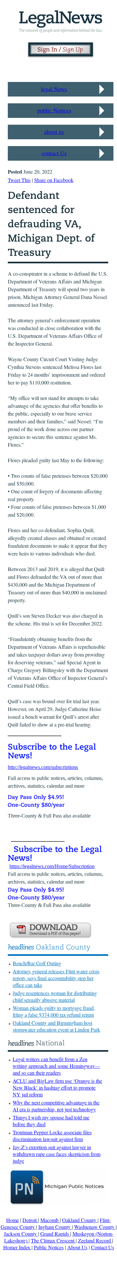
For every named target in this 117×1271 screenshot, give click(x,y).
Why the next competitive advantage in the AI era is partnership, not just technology (56, 1106)
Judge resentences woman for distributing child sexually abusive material (55, 996)
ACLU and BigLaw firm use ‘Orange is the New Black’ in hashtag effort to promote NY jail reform (57, 1087)
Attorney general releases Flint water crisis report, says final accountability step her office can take (56, 978)
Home (12, 1220)
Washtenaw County (95, 1226)
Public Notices (49, 1247)
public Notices (54, 110)
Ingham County (55, 1226)
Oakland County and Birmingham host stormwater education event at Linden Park (56, 1026)
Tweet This (19, 180)
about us (54, 131)
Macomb (50, 1220)
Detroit (30, 1220)
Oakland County (80, 1220)
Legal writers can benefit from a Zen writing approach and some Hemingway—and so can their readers (56, 1066)
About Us (77, 1247)
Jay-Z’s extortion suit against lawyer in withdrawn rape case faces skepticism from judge (56, 1154)
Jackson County (21, 1233)
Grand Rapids (55, 1233)
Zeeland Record (95, 1240)
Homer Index (17, 1247)
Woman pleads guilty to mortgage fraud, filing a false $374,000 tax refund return (54, 1011)
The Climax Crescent (53, 1240)
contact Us (54, 153)
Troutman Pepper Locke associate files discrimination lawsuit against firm (52, 1135)
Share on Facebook (53, 180)
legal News (54, 89)
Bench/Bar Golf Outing (37, 963)
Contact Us (102, 1247)
